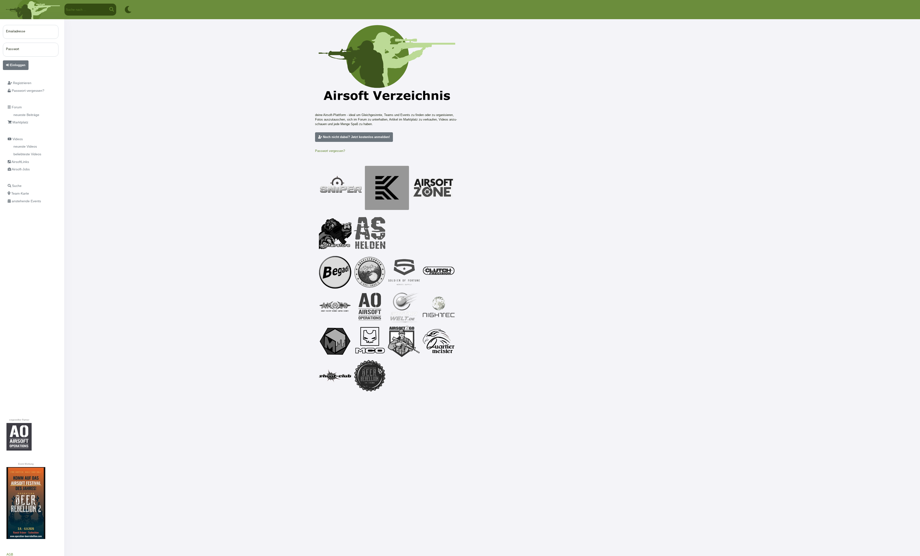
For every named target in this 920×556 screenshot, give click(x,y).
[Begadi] (335, 272)
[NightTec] (438, 306)
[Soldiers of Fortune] (404, 272)
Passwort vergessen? (330, 151)
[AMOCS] (335, 306)
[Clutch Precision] (438, 272)
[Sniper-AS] (341, 188)
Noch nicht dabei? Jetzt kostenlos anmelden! (356, 137)
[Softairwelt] (404, 306)
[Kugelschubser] (369, 272)
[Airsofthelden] (369, 233)
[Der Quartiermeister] (438, 341)
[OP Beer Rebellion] (369, 375)
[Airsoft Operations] (369, 306)
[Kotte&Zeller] (387, 188)
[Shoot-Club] (335, 375)
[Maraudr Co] (369, 341)
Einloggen (17, 65)
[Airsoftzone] (433, 188)
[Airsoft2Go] (404, 341)
